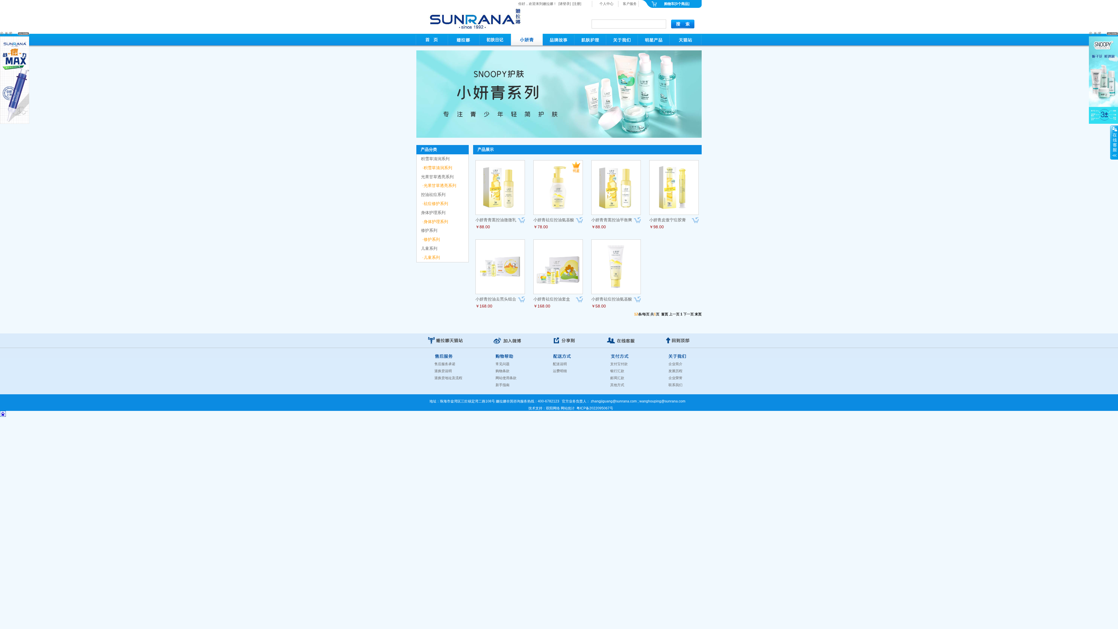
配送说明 (560, 364)
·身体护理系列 (435, 221)
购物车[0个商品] (676, 4)
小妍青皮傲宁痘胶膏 (667, 220)
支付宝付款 (619, 364)
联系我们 (675, 385)
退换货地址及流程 (448, 378)
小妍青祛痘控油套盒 (551, 299)
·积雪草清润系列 (437, 167)
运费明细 (560, 371)
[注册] (576, 4)
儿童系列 (429, 248)
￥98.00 (656, 227)
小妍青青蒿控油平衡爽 (611, 220)
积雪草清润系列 (435, 158)
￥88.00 (482, 227)
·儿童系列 (431, 257)
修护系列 (429, 230)
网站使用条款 (506, 378)
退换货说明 (443, 371)
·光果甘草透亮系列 (439, 185)
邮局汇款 (617, 378)
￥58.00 (598, 306)
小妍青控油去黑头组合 (495, 299)
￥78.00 (540, 227)
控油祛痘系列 (433, 194)
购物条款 (503, 371)
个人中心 (606, 4)
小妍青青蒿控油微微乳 (495, 220)
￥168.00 (483, 306)
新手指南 (503, 385)
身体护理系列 (433, 212)
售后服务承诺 (444, 364)
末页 (698, 314)
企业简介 (675, 364)
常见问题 (503, 364)
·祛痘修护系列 (435, 203)
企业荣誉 (675, 378)
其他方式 (617, 385)
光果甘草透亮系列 (437, 176)
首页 (664, 314)
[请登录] (564, 4)
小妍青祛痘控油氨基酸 (553, 220)
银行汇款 (617, 371)
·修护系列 (431, 239)
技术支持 (535, 408)
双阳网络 (553, 408)
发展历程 (675, 371)
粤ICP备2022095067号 (594, 408)
